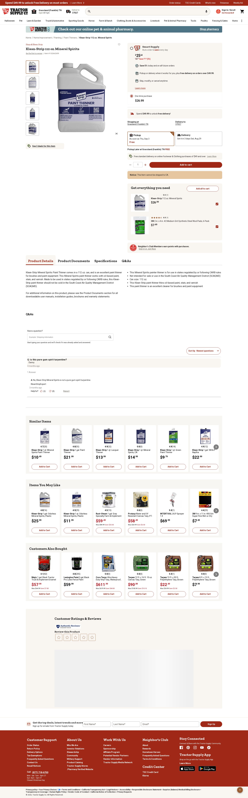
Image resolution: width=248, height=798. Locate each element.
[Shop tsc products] (124, 29)
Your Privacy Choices (48, 790)
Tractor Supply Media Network (117, 762)
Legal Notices (112, 790)
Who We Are (72, 745)
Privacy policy (31, 790)
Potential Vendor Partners (115, 755)
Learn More (77, 3)
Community (72, 755)
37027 (178, 124)
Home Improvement (43, 38)
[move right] (216, 447)
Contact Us (32, 762)
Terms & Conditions (152, 759)
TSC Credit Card (150, 772)
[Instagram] (195, 747)
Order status (175, 3)
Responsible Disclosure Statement (146, 790)
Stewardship (73, 752)
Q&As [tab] (126, 261)
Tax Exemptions (34, 755)
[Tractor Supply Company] (15, 11)
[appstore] (187, 768)
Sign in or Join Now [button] (147, 249)
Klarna (146, 775)
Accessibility (125, 790)
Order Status (33, 745)
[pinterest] (188, 747)
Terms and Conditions (71, 790)
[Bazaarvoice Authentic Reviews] (68, 626)
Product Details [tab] (40, 261)
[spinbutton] (138, 164)
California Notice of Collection (103, 792)
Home (28, 38)
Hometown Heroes (151, 752)
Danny (31, 362)
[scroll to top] (240, 790)
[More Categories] (242, 20)
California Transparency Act (93, 790)
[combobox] (206, 351)
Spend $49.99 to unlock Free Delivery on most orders (36, 2)
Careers (107, 745)
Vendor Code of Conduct (78, 792)
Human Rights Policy (58, 792)
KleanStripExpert (38, 384)
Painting (58, 38)
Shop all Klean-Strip (34, 44)
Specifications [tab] (105, 261)
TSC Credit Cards (193, 3)
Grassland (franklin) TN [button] (137, 124)
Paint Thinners (70, 38)
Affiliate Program (111, 752)
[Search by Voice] (206, 11)
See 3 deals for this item (43, 146)
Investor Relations (75, 749)
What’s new (210, 3)
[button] (83, 3)
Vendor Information (112, 759)
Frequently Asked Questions (40, 759)
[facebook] (181, 747)
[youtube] (202, 747)
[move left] (31, 447)
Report (66, 391)
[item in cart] (242, 11)
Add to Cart (44, 467)
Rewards (147, 749)
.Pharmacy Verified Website (80, 769)
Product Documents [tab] (74, 261)
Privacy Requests (124, 792)
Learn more (140, 88)
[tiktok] (209, 747)
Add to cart (186, 164)
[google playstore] (207, 768)
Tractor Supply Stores (77, 766)
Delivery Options (35, 752)
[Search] (89, 11)
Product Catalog (75, 762)
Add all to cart (202, 189)
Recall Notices (34, 766)
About (145, 745)
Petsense (224, 3)
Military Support (74, 759)
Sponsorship (109, 749)
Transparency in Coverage (37, 792)
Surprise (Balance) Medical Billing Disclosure (181, 790)
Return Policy (33, 749)
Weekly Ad (238, 3)
